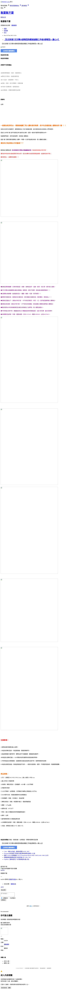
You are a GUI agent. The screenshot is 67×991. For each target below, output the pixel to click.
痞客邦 (11, 879)
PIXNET (21, 968)
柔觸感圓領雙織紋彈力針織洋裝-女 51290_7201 (17, 857)
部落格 (6, 30)
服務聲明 (49, 968)
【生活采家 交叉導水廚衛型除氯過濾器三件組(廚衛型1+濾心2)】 (32, 39)
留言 (14, 879)
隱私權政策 (42, 968)
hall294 (2, 870)
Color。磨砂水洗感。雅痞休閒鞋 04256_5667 (16, 851)
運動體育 (14, 25)
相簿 (5, 28)
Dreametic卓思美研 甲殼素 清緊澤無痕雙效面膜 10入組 (19, 853)
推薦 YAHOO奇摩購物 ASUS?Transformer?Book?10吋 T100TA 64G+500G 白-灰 (26, 855)
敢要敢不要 (7, 12)
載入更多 (3, 890)
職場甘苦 (13, 884)
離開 (9, 987)
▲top (2, 887)
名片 (5, 32)
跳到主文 (3, 17)
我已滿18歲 (4, 987)
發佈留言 (3, 900)
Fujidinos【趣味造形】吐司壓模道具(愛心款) (16, 859)
